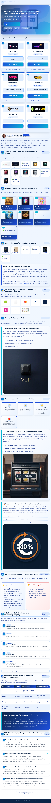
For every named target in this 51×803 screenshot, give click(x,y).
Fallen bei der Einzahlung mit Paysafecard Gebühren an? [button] (19, 753)
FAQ (49, 1)
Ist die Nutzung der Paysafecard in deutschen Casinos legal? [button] (20, 766)
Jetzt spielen (13, 64)
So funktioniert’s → (27, 24)
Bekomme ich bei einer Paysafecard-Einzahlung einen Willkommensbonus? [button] (24, 778)
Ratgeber (44, 1)
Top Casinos (38, 1)
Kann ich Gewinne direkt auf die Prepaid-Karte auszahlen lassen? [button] (21, 739)
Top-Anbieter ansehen (12, 24)
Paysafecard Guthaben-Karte (22, 283)
